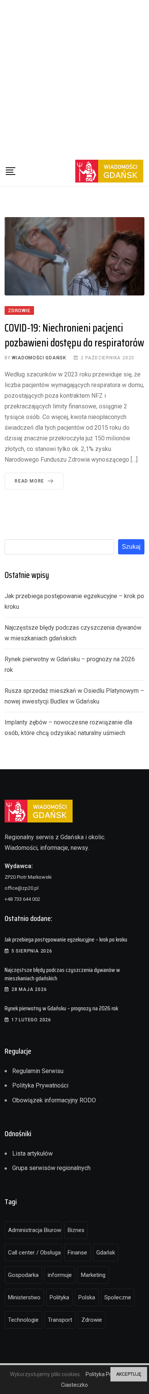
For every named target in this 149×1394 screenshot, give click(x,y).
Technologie (23, 1319)
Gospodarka (23, 1275)
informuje (60, 1275)
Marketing (93, 1275)
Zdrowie (91, 1319)
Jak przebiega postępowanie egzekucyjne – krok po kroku (66, 939)
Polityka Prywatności (40, 1085)
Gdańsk (105, 1252)
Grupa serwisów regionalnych (51, 1168)
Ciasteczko (74, 1385)
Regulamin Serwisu (37, 1071)
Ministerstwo (24, 1297)
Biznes (76, 1230)
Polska (86, 1297)
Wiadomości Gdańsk (39, 357)
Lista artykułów (32, 1153)
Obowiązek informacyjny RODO (54, 1100)
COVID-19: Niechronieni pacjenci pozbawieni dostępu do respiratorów (74, 335)
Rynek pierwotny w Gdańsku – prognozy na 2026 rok (61, 1008)
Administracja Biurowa (35, 1230)
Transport (60, 1319)
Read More (29, 481)
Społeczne (117, 1297)
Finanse (77, 1252)
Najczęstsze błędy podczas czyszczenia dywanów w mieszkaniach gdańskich (62, 974)
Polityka (59, 1297)
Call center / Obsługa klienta (35, 1252)
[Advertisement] (74, 78)
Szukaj (131, 546)
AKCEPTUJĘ (128, 1374)
